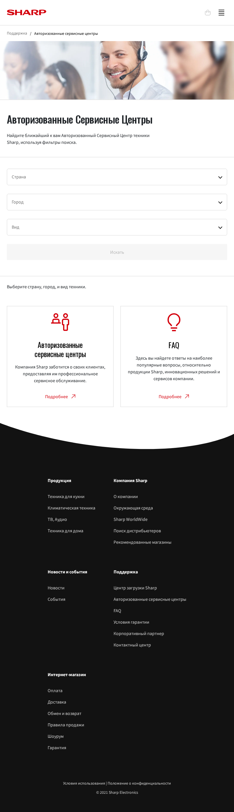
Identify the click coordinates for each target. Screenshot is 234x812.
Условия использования (84, 783)
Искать (117, 252)
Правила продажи (66, 725)
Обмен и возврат (64, 713)
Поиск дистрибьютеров (137, 530)
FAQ (117, 610)
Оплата (55, 690)
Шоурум (56, 736)
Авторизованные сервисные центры (150, 599)
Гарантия (57, 747)
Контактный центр (132, 645)
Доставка (57, 702)
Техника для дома (65, 530)
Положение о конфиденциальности (139, 783)
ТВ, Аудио (57, 519)
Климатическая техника (71, 508)
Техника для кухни (66, 496)
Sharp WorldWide (131, 519)
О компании (126, 496)
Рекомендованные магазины (143, 542)
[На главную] (103, 12)
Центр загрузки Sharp (135, 588)
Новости (56, 588)
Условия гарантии (131, 622)
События (56, 599)
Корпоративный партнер (139, 633)
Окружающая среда (133, 508)
